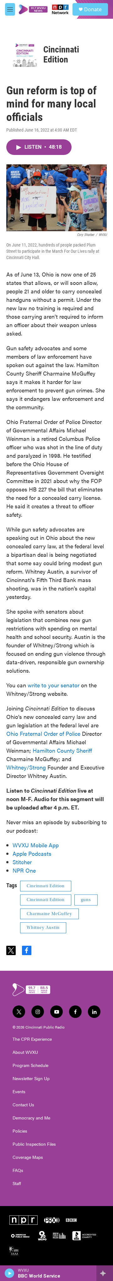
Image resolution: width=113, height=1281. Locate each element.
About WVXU (25, 1052)
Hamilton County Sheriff (62, 750)
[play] (9, 1273)
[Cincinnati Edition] (25, 54)
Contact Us (23, 1104)
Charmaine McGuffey (49, 913)
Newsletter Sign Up (31, 1078)
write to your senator (53, 685)
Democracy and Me (31, 1117)
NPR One (24, 870)
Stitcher (22, 862)
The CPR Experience (32, 1039)
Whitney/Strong (26, 767)
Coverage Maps (28, 1157)
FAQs (18, 1170)
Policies (20, 1131)
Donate (93, 9)
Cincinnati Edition (61, 54)
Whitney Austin (43, 927)
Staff (17, 1183)
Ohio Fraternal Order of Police (43, 733)
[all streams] (104, 1273)
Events (19, 1091)
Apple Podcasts (32, 853)
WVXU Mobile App (36, 845)
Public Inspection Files (34, 1144)
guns (86, 899)
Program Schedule (30, 1065)
